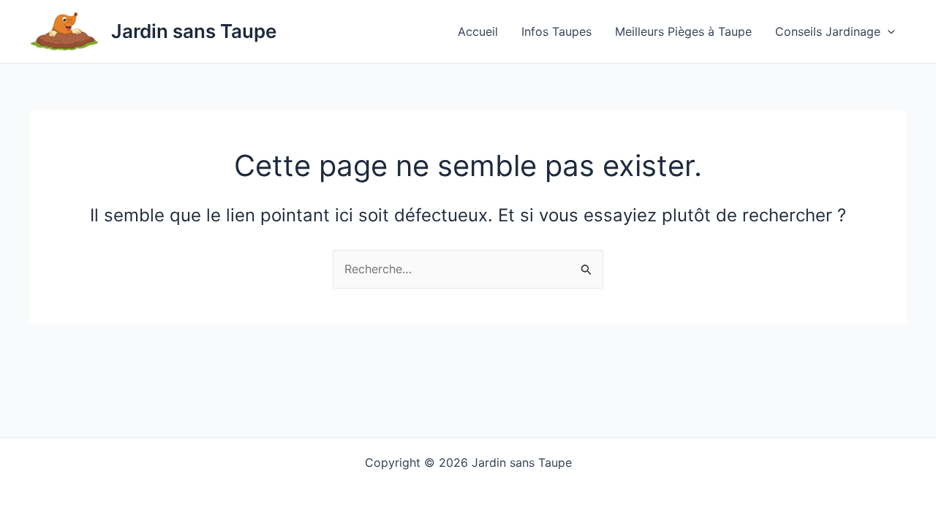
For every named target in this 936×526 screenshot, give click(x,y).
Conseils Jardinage (827, 31)
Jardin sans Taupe (193, 31)
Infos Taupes (556, 31)
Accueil (478, 31)
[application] (887, 31)
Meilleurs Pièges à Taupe (683, 31)
